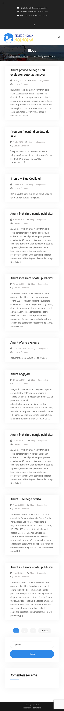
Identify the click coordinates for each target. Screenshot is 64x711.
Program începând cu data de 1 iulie (31, 134)
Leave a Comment (21, 84)
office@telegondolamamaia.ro (36, 8)
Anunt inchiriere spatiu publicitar (31, 278)
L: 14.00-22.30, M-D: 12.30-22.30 (35, 15)
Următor (45, 630)
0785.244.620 (42, 12)
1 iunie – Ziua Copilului (25, 178)
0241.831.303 (31, 12)
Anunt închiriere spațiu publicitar (31, 434)
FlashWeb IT (37, 708)
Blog (34, 80)
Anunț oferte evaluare (24, 342)
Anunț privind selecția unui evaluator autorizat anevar (28, 72)
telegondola (44, 80)
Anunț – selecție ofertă (25, 499)
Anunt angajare (20, 374)
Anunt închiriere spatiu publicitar (31, 213)
